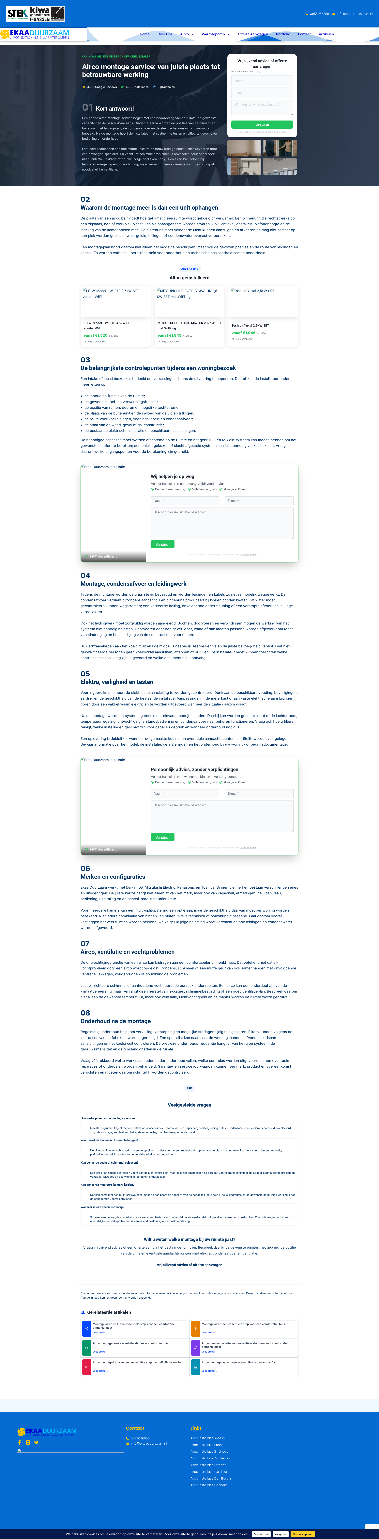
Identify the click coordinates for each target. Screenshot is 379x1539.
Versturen (262, 124)
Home (145, 34)
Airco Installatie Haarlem (208, 1485)
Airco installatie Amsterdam (211, 1458)
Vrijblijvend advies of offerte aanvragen (189, 1265)
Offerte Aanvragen (253, 34)
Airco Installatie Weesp (207, 1438)
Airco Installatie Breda (206, 1445)
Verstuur (163, 545)
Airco (184, 34)
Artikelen (326, 34)
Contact (304, 34)
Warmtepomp (213, 34)
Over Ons (165, 34)
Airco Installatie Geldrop (208, 1471)
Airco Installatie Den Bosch (210, 1478)
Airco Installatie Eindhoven (210, 1451)
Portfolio (283, 34)
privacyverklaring (248, 554)
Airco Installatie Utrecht (208, 1465)
